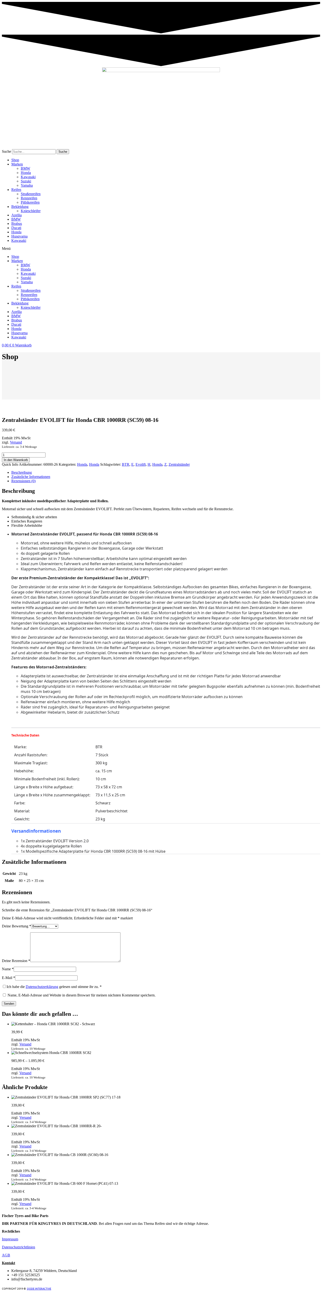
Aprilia (16, 215)
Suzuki (26, 181)
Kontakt (8, 1263)
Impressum (10, 1239)
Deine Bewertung (16, 926)
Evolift (141, 464)
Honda (26, 173)
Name (8, 969)
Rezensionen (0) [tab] (23, 481)
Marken (17, 164)
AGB (6, 1255)
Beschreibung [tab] (21, 472)
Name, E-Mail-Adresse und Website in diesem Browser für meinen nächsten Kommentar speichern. (82, 995)
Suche (6, 151)
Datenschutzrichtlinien (18, 1247)
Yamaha (27, 185)
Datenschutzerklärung (42, 987)
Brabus (16, 224)
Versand (16, 442)
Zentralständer (179, 464)
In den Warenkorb (16, 460)
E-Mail (8, 978)
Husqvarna (19, 236)
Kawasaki (28, 177)
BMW (25, 168)
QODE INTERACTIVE (39, 1288)
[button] (161, 249)
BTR (125, 464)
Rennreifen (29, 198)
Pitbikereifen (30, 202)
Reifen (16, 190)
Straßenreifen (31, 194)
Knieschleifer (31, 211)
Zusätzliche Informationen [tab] (30, 477)
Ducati (16, 228)
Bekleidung (20, 207)
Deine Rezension (16, 961)
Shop (15, 160)
